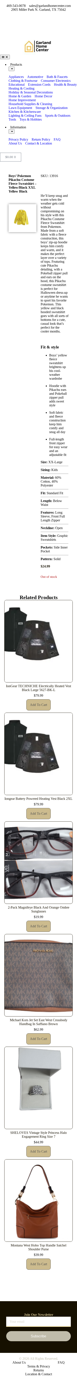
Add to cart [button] (38, 705)
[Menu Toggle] (5, 57)
